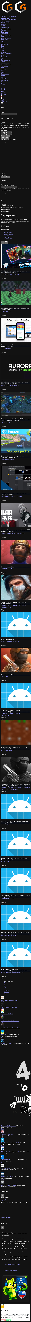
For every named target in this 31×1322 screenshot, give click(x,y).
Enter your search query (7, 185)
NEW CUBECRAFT (7, 750)
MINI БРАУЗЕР (5, 1034)
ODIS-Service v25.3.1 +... (8, 1176)
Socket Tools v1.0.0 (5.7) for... (9, 1007)
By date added (8, 232)
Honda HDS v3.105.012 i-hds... (9, 1000)
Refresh (3, 1200)
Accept (8, 1320)
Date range (4, 130)
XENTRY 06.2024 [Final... (8, 1185)
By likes (6, 237)
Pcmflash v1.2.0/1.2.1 (7, 1168)
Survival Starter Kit (6, 311)
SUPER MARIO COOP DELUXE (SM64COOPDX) (10, 714)
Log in (2, 100)
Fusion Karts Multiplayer (7, 459)
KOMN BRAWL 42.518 (7, 898)
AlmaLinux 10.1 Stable (7, 1014)
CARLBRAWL (5, 824)
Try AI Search (4, 137)
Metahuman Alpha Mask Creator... (10, 1021)
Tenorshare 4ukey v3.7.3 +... (8, 1159)
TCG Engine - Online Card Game (10, 274)
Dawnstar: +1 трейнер (7, 1043)
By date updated (8, 234)
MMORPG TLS (5, 422)
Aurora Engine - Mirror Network (10, 385)
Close (2, 177)
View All (3, 1199)
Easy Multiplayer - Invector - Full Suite (11, 496)
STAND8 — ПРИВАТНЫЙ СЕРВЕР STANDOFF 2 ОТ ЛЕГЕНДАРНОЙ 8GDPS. (15, 788)
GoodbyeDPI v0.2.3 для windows (10, 1151)
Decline (3, 1320)
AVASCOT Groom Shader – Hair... (10, 1028)
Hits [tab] (5, 993)
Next (5, 987)
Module (3, 122)
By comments (8, 238)
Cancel (3, 135)
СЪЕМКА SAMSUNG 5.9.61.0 (10, 1142)
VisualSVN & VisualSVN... (8, 1126)
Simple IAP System (6, 348)
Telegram (3, 1217)
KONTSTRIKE (5, 676)
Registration (4, 101)
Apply (8, 135)
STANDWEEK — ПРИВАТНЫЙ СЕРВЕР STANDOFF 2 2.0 (13, 606)
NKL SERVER (5, 861)
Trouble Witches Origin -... (8, 1134)
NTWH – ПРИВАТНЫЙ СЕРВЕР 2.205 (12, 972)
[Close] (1, 184)
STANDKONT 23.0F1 (7, 568)
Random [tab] (6, 992)
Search (2, 112)
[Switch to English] (1, 96)
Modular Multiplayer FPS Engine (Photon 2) (13, 533)
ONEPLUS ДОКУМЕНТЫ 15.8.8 (10, 935)
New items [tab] (7, 990)
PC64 (6, 1202)
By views (6, 235)
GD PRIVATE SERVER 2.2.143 (10, 641)
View (2, 1001)
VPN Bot (8, 1217)
